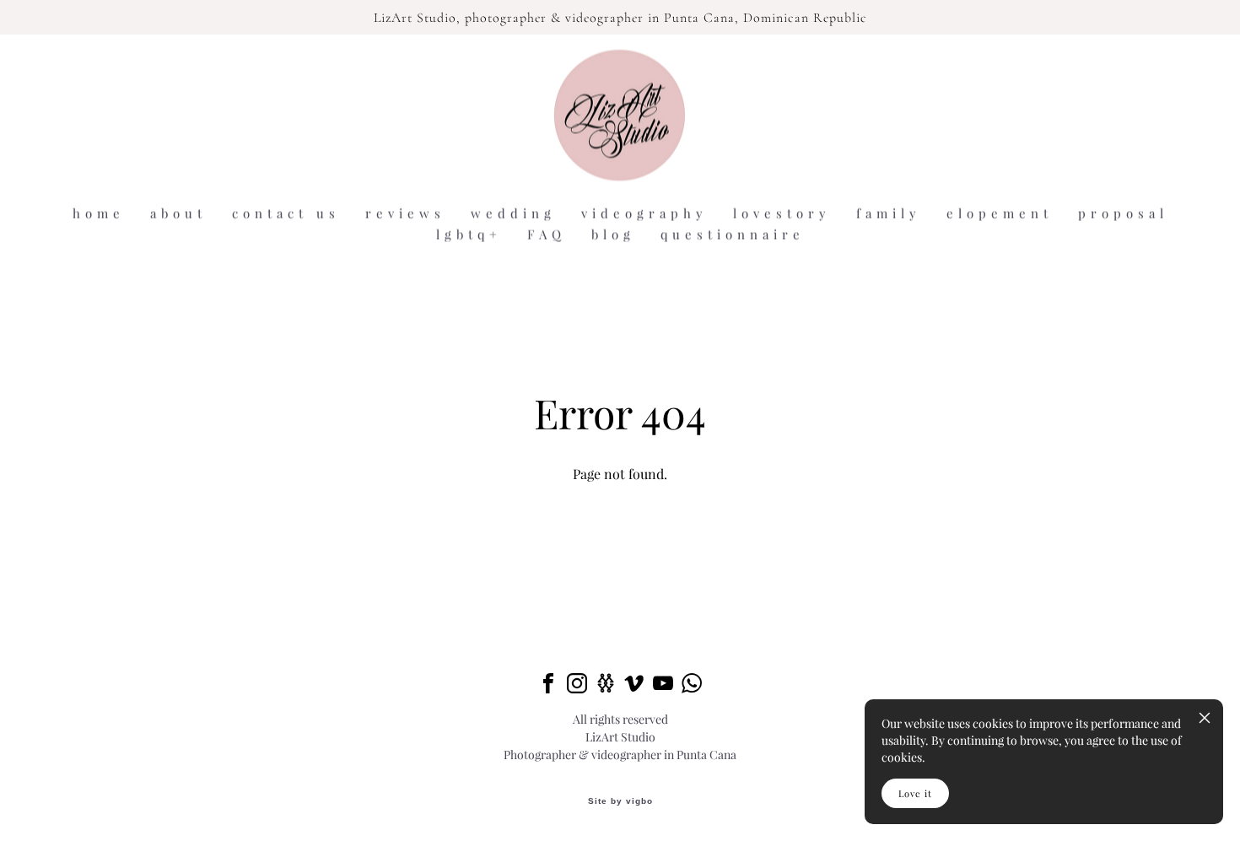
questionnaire (732, 235)
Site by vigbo (620, 801)
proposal (1123, 214)
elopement (999, 214)
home (99, 214)
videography (644, 214)
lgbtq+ (469, 235)
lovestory (782, 214)
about (178, 214)
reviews (405, 214)
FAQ (546, 235)
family (888, 214)
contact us (286, 214)
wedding (513, 214)
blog (613, 235)
